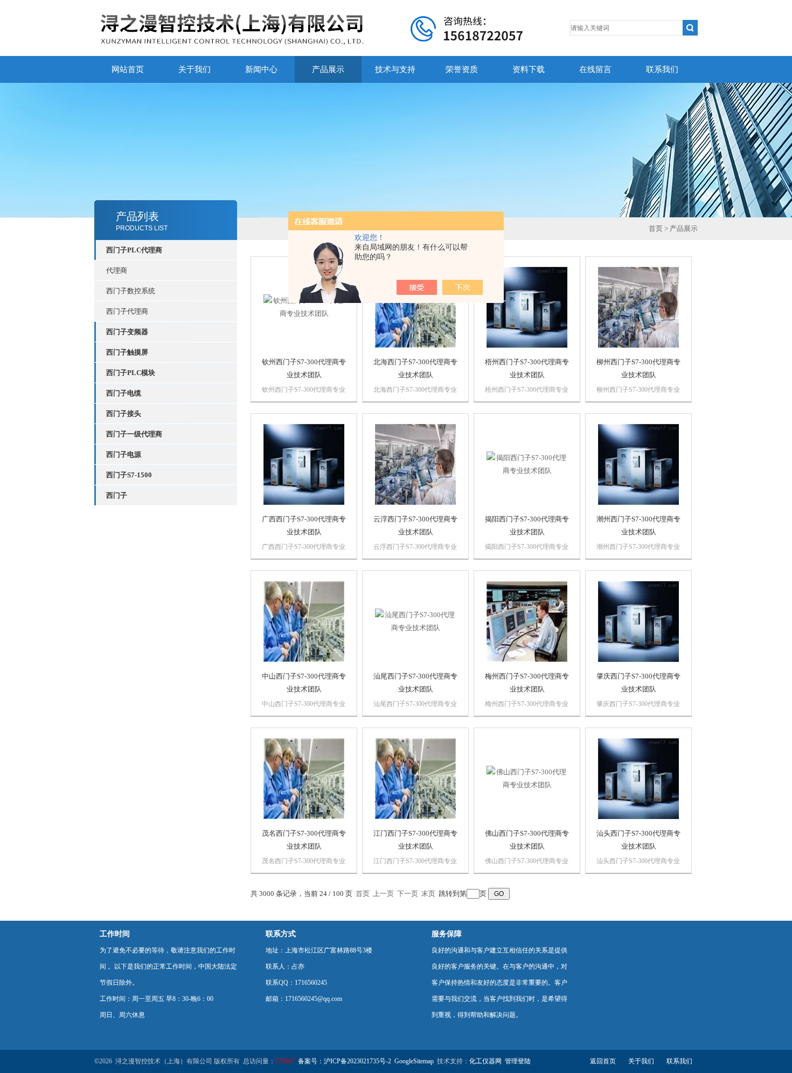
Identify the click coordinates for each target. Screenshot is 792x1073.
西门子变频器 (127, 332)
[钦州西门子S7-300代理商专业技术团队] (303, 306)
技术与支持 (395, 69)
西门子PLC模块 (130, 373)
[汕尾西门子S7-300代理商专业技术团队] (415, 621)
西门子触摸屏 (127, 352)
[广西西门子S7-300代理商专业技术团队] (303, 464)
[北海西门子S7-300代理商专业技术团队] (415, 306)
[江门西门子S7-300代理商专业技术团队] (415, 778)
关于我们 (194, 69)
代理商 (116, 270)
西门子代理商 (127, 311)
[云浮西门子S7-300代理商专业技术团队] (415, 464)
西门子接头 (123, 414)
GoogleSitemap (414, 1061)
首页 (656, 228)
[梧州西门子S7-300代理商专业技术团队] (527, 306)
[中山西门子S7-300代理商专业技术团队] (303, 621)
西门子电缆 (123, 393)
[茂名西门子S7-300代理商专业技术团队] (303, 778)
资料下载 (528, 69)
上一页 (383, 894)
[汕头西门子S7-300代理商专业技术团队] (638, 778)
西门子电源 (123, 454)
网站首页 (128, 69)
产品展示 (328, 69)
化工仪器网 (485, 1061)
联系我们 (662, 69)
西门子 (116, 495)
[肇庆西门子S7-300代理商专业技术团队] (638, 621)
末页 (428, 894)
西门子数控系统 (130, 291)
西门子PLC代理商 (134, 250)
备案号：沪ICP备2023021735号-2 (344, 1061)
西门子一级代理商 (134, 434)
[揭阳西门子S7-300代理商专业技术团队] (527, 464)
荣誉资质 (462, 69)
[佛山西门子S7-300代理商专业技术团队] (527, 778)
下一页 (407, 894)
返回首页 (603, 1061)
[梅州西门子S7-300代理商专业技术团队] (527, 621)
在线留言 (595, 69)
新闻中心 (261, 69)
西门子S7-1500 (129, 475)
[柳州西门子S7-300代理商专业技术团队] (638, 306)
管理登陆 (518, 1061)
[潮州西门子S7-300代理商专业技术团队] (638, 464)
